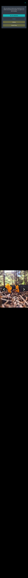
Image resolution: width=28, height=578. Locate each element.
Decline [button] (14, 18)
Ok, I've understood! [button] (14, 15)
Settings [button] (14, 22)
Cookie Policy (14, 25)
